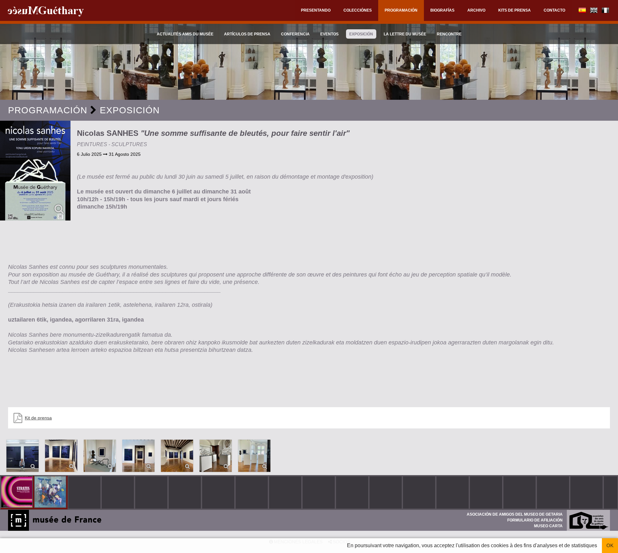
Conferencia (295, 34)
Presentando (316, 10)
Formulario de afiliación (535, 520)
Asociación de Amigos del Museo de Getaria (515, 514)
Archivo (476, 10)
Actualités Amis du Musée (185, 34)
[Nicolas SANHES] (35, 170)
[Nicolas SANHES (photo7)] (216, 456)
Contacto (554, 10)
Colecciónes (357, 10)
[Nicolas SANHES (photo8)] (254, 456)
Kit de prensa (38, 417)
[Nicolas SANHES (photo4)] (100, 456)
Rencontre (449, 34)
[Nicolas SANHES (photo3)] (61, 456)
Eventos (329, 34)
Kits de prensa (514, 10)
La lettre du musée (405, 34)
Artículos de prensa (247, 34)
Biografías (442, 10)
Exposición (361, 34)
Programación (401, 10)
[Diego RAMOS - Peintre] (51, 492)
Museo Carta (548, 526)
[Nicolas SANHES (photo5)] (138, 456)
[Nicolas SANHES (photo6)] (177, 456)
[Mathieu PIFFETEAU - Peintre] (17, 492)
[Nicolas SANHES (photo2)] (22, 456)
